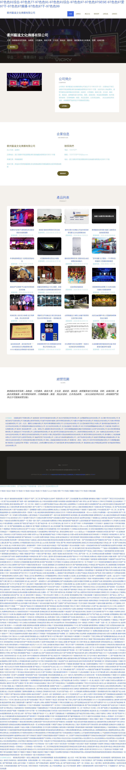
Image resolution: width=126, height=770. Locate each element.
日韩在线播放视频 (54, 675)
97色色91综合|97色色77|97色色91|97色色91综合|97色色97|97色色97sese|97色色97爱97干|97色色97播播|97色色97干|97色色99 (44, 491)
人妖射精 (16, 523)
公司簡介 (64, 106)
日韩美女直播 (66, 600)
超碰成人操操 (36, 540)
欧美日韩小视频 (109, 691)
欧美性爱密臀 (16, 664)
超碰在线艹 (7, 589)
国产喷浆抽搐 (83, 658)
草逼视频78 (70, 592)
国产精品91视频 (43, 678)
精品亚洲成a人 (56, 680)
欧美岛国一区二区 (109, 631)
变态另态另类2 (10, 672)
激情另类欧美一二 (104, 656)
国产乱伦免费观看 (50, 664)
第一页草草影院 (31, 669)
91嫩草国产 (29, 702)
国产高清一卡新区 (34, 554)
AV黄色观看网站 (113, 548)
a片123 (11, 650)
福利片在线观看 (90, 504)
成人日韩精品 (37, 691)
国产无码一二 (108, 617)
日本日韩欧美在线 (29, 697)
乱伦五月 (39, 672)
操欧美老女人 (80, 617)
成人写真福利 (71, 598)
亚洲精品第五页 (45, 611)
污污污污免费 (36, 647)
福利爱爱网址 (93, 625)
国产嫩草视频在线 (74, 716)
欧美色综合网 (6, 510)
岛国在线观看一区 (34, 760)
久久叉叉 (39, 645)
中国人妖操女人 (47, 760)
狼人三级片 (76, 724)
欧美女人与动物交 (60, 510)
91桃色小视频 (93, 719)
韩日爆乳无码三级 (81, 548)
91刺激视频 (21, 711)
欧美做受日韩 (68, 540)
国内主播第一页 (99, 609)
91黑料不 (7, 694)
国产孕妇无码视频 (91, 705)
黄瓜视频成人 (114, 600)
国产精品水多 (90, 697)
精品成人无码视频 (50, 689)
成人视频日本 (27, 526)
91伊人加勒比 (23, 623)
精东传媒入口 (75, 526)
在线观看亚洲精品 (107, 584)
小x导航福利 (78, 691)
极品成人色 (116, 636)
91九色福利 (35, 653)
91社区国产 (104, 499)
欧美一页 (34, 724)
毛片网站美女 (8, 708)
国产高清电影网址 (111, 609)
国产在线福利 (102, 705)
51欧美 (82, 545)
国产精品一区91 (67, 691)
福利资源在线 (31, 532)
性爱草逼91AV (87, 631)
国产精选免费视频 (31, 678)
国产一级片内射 (54, 515)
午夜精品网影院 (15, 587)
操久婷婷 (30, 584)
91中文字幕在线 (84, 556)
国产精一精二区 (19, 595)
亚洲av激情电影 (77, 609)
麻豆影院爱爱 (13, 603)
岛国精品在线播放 (14, 724)
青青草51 (65, 672)
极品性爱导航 (34, 562)
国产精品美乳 (100, 565)
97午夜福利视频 (33, 551)
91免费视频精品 (70, 713)
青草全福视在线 (114, 570)
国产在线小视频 (106, 650)
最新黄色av (62, 697)
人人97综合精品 (91, 617)
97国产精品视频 (62, 545)
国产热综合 (118, 584)
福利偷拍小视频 (94, 499)
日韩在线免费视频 (93, 757)
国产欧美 (98, 573)
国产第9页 (48, 636)
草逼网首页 (118, 529)
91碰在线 (7, 521)
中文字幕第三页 (58, 562)
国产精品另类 (81, 713)
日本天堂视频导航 (50, 529)
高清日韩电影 (98, 694)
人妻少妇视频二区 (52, 609)
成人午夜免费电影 (56, 766)
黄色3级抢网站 (15, 504)
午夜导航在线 (88, 609)
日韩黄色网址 (80, 645)
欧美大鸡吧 (24, 686)
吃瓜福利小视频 (106, 556)
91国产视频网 (77, 631)
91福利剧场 (93, 559)
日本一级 (39, 658)
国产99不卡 (42, 628)
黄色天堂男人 (21, 545)
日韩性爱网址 (8, 628)
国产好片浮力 (23, 573)
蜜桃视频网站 (68, 625)
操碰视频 (51, 565)
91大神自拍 (80, 504)
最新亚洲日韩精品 (11, 592)
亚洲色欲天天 (45, 526)
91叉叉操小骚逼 (5, 686)
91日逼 (29, 705)
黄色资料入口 (41, 697)
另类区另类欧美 (45, 614)
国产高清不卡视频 (24, 565)
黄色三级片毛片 (48, 584)
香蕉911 (26, 510)
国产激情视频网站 (16, 526)
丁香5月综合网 (47, 595)
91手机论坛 (12, 705)
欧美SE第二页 (84, 656)
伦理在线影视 (105, 642)
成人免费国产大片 (74, 628)
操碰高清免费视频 (22, 556)
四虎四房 (110, 689)
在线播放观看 (91, 634)
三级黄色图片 (24, 680)
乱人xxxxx (8, 680)
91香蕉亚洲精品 (12, 623)
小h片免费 (66, 551)
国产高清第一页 (72, 650)
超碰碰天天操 (108, 523)
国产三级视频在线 (58, 713)
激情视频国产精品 (49, 534)
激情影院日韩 (77, 678)
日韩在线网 (91, 603)
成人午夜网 (13, 545)
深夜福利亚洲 (111, 683)
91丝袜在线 (73, 672)
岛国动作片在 (115, 623)
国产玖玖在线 (23, 766)
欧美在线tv (101, 667)
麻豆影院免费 (71, 697)
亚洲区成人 (4, 691)
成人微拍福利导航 (100, 722)
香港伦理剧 (67, 570)
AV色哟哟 (116, 611)
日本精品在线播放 (39, 683)
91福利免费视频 (38, 719)
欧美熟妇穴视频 (58, 645)
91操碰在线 (97, 507)
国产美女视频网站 (104, 620)
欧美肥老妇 (93, 667)
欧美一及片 (49, 694)
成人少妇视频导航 (61, 567)
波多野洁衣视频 (116, 545)
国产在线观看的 (13, 719)
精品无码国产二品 (38, 694)
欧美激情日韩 (98, 628)
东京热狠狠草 (10, 578)
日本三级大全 (13, 636)
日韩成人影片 (82, 589)
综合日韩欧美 (109, 529)
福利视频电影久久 (24, 647)
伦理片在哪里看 (111, 634)
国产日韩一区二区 (85, 554)
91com (114, 650)
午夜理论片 (86, 708)
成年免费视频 (103, 724)
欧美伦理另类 (51, 722)
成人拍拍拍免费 (57, 570)
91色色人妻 (49, 578)
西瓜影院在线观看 (57, 540)
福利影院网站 (77, 543)
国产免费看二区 (62, 634)
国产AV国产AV (38, 507)
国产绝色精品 (51, 606)
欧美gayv (82, 532)
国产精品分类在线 (21, 551)
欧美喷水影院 (119, 551)
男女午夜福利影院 (63, 689)
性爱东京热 (61, 592)
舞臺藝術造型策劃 (56, 474)
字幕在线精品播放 (98, 639)
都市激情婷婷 (58, 578)
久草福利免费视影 (36, 727)
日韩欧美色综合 (10, 658)
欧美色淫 (76, 518)
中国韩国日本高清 (102, 532)
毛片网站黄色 (67, 724)
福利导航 (109, 603)
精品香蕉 (107, 567)
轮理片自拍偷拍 (100, 645)
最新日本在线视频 (93, 716)
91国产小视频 (105, 680)
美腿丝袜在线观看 (26, 667)
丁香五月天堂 (113, 499)
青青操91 (111, 716)
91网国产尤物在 (56, 724)
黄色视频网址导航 (76, 595)
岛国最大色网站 (25, 694)
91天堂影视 (72, 694)
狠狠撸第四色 (26, 724)
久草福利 (115, 521)
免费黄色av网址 (82, 667)
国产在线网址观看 (87, 628)
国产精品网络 (118, 702)
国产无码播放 (98, 760)
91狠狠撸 (94, 518)
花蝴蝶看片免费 (35, 510)
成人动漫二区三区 (88, 647)
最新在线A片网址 (29, 598)
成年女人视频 (77, 507)
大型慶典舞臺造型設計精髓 (49, 258)
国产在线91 (56, 587)
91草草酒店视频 (119, 523)
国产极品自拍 (15, 694)
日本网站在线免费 (98, 554)
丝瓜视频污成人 (68, 702)
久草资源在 (4, 636)
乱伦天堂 (23, 700)
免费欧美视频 (97, 631)
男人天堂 (5, 650)
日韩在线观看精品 (71, 623)
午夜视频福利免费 (61, 716)
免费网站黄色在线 (8, 611)
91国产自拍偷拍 (17, 510)
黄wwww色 (84, 526)
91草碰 (14, 570)
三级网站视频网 (26, 691)
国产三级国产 (59, 603)
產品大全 (87, 14)
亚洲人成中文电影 (19, 763)
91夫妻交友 (31, 763)
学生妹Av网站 (58, 504)
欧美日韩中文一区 (80, 562)
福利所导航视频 (30, 636)
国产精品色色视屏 (76, 551)
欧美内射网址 (81, 598)
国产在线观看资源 (104, 545)
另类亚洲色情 (84, 537)
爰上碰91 (21, 713)
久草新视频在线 (41, 620)
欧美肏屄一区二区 (38, 664)
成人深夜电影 (102, 518)
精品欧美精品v (20, 689)
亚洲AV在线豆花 (120, 689)
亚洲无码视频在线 (10, 617)
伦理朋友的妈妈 (115, 625)
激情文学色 (11, 683)
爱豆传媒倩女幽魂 (60, 556)
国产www (79, 694)
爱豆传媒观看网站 (97, 529)
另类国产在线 (13, 620)
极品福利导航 (6, 702)
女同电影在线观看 (44, 724)
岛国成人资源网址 (60, 760)
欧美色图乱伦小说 (57, 614)
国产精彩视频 (10, 537)
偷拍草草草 (61, 664)
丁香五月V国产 (69, 645)
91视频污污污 (116, 675)
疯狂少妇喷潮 (26, 664)
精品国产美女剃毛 (114, 518)
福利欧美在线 (93, 678)
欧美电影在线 (101, 634)
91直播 (107, 578)
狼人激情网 (115, 700)
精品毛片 (33, 645)
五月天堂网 (47, 727)
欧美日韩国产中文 (101, 766)
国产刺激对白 (61, 722)
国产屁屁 (23, 523)
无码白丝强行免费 (66, 678)
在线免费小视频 (20, 625)
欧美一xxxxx (74, 532)
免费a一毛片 (113, 589)
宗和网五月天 (105, 592)
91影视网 (25, 518)
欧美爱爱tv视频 (26, 634)
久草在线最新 (100, 647)
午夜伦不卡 (33, 518)
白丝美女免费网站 (47, 510)
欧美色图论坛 (13, 554)
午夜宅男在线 (32, 603)
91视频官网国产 (66, 620)
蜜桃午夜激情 (83, 600)
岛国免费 (100, 617)
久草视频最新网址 (50, 576)
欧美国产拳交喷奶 (46, 562)
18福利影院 (46, 548)
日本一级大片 (4, 499)
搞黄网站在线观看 (33, 625)
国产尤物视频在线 (109, 694)
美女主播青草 (13, 565)
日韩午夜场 (83, 642)
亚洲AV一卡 (11, 625)
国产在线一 (78, 540)
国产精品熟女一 (116, 537)
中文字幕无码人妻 (57, 523)
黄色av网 (49, 623)
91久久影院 (36, 537)
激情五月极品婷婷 (115, 504)
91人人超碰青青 (65, 686)
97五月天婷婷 (82, 603)
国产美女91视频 (30, 713)
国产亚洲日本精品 (69, 763)
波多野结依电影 (85, 518)
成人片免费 (40, 636)
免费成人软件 (68, 614)
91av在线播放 (18, 600)
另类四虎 (13, 529)
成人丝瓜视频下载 (57, 526)
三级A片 (49, 683)
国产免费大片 (105, 708)
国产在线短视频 (32, 700)
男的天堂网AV (92, 589)
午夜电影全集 (33, 556)
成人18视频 (16, 686)
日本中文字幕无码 (92, 598)
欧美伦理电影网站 (94, 548)
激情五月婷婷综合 (10, 760)
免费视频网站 (10, 689)
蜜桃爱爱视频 (49, 512)
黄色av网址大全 (120, 540)
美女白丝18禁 (76, 686)
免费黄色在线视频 (89, 691)
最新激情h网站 (72, 658)
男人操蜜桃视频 (111, 565)
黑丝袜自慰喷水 (29, 672)
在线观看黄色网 (5, 713)
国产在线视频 (83, 625)
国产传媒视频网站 (49, 658)
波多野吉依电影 (57, 551)
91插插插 (75, 656)
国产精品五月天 (29, 606)
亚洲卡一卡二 (38, 650)
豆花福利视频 (89, 645)
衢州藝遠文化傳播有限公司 (21, 146)
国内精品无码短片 (24, 540)
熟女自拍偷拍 (23, 620)
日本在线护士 (16, 589)
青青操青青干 (115, 719)
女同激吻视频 (25, 562)
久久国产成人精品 (96, 606)
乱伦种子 (52, 499)
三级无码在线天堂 (10, 656)
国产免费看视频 (106, 636)
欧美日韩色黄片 (94, 534)
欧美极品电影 (98, 543)
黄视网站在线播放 (37, 587)
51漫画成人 (38, 595)
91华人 (76, 554)
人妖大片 (64, 694)
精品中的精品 (51, 545)
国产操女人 (114, 595)
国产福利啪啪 (77, 565)
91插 (90, 672)
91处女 (112, 578)
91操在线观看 (42, 675)
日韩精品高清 (41, 623)
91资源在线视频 (57, 625)
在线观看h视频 (70, 501)
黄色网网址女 (39, 576)
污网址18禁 (110, 713)
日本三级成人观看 (61, 642)
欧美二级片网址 (37, 689)
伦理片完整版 (26, 587)
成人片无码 (103, 678)
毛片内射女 (93, 656)
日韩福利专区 (47, 691)
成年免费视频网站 (53, 581)
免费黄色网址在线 (34, 592)
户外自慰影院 (101, 510)
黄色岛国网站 (64, 532)
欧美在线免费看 (118, 581)
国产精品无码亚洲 (110, 628)
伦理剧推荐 (43, 656)
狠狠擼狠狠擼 (83, 719)
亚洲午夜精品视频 (48, 642)
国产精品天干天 (31, 523)
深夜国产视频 (11, 711)
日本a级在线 (112, 711)
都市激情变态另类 (77, 639)
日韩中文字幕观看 (105, 501)
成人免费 (48, 617)
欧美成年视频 (82, 722)
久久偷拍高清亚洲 (21, 611)
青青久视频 (32, 620)
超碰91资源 (44, 600)
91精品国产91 (68, 578)
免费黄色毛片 (98, 515)
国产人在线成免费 (43, 521)
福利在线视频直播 (78, 512)
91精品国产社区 (62, 661)
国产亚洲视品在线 (80, 702)
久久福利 (21, 636)
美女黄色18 (37, 642)
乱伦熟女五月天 (59, 512)
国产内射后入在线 (102, 686)
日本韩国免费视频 (46, 757)
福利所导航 (99, 697)
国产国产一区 (113, 532)
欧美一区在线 (42, 565)
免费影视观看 (102, 559)
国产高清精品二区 (108, 507)
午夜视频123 (77, 636)
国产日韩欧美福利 (42, 763)
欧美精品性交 (64, 537)
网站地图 (92, 491)
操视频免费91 (31, 545)
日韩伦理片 (68, 667)
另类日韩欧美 (33, 766)
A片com (95, 700)
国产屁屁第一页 (66, 631)
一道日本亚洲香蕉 (112, 512)
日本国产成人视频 (16, 697)
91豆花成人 (122, 650)
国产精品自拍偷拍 (42, 639)
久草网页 (91, 623)
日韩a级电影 (67, 669)
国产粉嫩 (95, 669)
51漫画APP (4, 634)
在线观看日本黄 (18, 628)
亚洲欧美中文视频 (114, 724)
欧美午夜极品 (121, 515)
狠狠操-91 (75, 620)
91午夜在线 (52, 708)
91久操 (30, 573)
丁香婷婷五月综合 (88, 587)
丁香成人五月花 (28, 576)
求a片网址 (114, 567)
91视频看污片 (113, 766)
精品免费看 (50, 573)
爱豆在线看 (4, 603)
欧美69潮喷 (27, 534)
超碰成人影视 (69, 562)
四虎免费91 (14, 540)
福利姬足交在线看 (16, 631)
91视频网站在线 (14, 532)
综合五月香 (35, 543)
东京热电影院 (106, 757)
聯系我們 (96, 14)
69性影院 (23, 532)
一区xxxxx (89, 512)
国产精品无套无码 (78, 653)
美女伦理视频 (83, 499)
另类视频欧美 (19, 650)
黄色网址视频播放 (80, 614)
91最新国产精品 (30, 578)
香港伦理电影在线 (95, 526)
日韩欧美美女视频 (112, 645)
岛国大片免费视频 (99, 512)
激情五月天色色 (87, 543)
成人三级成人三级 (52, 559)
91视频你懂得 (38, 584)
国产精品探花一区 (61, 628)
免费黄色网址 (84, 689)
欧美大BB (69, 565)
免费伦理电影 (93, 600)
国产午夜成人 (88, 551)
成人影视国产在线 (96, 581)
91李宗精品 (20, 672)
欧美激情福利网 (20, 716)
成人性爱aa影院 (72, 534)
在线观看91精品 (71, 722)
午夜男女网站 (44, 766)
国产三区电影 (91, 686)
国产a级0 (79, 501)
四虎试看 (52, 543)
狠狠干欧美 (50, 603)
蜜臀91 (79, 766)
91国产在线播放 (83, 650)
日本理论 (76, 680)
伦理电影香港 (39, 617)
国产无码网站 (47, 672)
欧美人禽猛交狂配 (33, 757)
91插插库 (83, 510)
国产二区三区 (36, 499)
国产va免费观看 (97, 576)
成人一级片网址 (96, 763)
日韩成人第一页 (108, 543)
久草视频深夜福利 (24, 661)
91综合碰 (44, 667)
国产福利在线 (26, 537)
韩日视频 (31, 609)
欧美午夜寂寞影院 (51, 598)
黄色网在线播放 (30, 708)
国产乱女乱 (52, 667)
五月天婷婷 (119, 716)
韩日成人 (41, 669)
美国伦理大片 (60, 499)
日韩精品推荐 (109, 647)
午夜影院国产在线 (31, 675)
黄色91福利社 (101, 713)
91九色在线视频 (112, 653)
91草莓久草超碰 (61, 534)
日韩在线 (7, 534)
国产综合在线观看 (10, 501)
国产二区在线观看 (72, 499)
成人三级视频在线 (116, 642)
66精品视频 (50, 628)
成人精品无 (96, 680)
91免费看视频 (34, 680)
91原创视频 (100, 691)
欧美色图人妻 (75, 515)
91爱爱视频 (4, 554)
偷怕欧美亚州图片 (26, 507)
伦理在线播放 (23, 515)
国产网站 (106, 570)
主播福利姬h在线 (8, 595)
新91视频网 (11, 551)
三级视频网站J (109, 697)
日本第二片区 (95, 708)
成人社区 (71, 757)
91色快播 (100, 562)
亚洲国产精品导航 (66, 518)
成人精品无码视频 (109, 515)
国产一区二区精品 (83, 763)
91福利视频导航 (108, 551)
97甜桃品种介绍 (66, 656)
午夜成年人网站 (38, 702)
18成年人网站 (7, 567)
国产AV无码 (43, 556)
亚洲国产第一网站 (31, 628)
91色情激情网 (90, 532)
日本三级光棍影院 (63, 529)
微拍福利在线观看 (16, 499)
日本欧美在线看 (19, 678)
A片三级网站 (116, 603)
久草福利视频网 (87, 523)
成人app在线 (43, 543)
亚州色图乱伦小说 (85, 576)
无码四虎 (16, 562)
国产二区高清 (76, 669)
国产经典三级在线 (75, 587)
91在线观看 (57, 719)
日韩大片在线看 (63, 576)
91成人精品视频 (38, 512)
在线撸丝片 (7, 570)
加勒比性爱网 (42, 518)
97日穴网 (102, 598)
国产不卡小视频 (107, 611)
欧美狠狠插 (32, 623)
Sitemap (92, 474)
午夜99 (101, 664)
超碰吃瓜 (13, 598)
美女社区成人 (21, 658)
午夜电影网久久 (114, 534)
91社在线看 (114, 669)
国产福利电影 (72, 589)
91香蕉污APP (8, 669)
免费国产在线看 (110, 639)
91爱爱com (57, 595)
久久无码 (110, 702)
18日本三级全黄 (14, 700)
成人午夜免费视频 (6, 523)
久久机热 (5, 545)
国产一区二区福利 (11, 515)
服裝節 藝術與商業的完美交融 (49, 230)
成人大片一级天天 (67, 675)
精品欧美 (93, 711)
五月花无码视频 (38, 631)
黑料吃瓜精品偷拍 (36, 570)
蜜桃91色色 (55, 617)
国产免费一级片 (22, 501)
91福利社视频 (100, 603)
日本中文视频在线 (32, 656)
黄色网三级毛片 (51, 697)
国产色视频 (114, 656)
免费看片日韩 (49, 716)
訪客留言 (114, 14)
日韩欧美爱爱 (67, 584)
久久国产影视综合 (16, 534)
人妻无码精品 (32, 515)
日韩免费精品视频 (44, 711)
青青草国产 (48, 631)
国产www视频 (87, 669)
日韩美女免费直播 (116, 680)
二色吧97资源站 (56, 554)
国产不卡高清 (8, 600)
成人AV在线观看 (102, 711)
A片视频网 (63, 617)
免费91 (115, 556)
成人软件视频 (23, 603)
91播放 (20, 722)
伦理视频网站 (114, 614)
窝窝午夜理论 (13, 661)
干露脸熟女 (121, 711)
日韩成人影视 (54, 537)
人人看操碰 (59, 573)
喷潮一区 (7, 631)
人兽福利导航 (121, 683)
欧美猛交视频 (46, 540)
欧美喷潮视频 (109, 760)
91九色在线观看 (83, 672)
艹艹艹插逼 (20, 606)
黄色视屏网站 (40, 598)
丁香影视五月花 (12, 647)
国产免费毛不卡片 (100, 702)
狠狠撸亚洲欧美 (87, 507)
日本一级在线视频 (11, 573)
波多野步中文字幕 (37, 661)
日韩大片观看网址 (77, 570)
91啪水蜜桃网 (45, 705)
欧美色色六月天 (16, 518)
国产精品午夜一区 (44, 523)
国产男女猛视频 (104, 669)
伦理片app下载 (37, 534)
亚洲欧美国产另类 (39, 722)
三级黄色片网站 (73, 634)
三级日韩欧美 (68, 636)
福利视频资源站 (33, 501)
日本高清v (54, 711)
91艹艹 (30, 548)
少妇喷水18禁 (120, 631)
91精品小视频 (24, 727)
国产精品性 (45, 499)
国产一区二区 (25, 504)
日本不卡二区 (68, 523)
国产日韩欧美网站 (11, 639)
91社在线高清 (10, 559)
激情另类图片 (28, 559)
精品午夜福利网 (44, 680)
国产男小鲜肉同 (66, 543)
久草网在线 (37, 548)
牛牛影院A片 (53, 639)
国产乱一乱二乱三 (55, 600)
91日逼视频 (108, 664)
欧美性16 (84, 584)
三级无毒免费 (57, 672)
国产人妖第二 (108, 576)
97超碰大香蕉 (92, 510)
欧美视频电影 (13, 722)
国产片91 (23, 584)
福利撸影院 (108, 562)
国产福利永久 (94, 501)
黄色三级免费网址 (28, 589)
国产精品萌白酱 (66, 680)
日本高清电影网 (17, 567)
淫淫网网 (86, 581)
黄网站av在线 (66, 719)
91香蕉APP (27, 499)
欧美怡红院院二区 (84, 529)
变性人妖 (86, 501)
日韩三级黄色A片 (108, 573)
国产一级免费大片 (40, 581)
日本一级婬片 (35, 504)
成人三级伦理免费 (13, 507)
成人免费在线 (111, 598)
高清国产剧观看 (40, 609)
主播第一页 (45, 592)
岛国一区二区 (106, 623)
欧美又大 (10, 562)
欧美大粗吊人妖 (100, 683)
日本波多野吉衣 (58, 623)
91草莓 (60, 702)
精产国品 (14, 653)
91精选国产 (68, 611)
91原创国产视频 (117, 554)
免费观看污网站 (61, 658)
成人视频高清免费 (93, 642)
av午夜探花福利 (23, 645)
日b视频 (113, 592)
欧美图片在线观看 (58, 501)
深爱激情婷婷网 (88, 766)
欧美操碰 (29, 689)
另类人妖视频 (47, 645)
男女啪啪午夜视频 (29, 567)
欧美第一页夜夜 (26, 512)
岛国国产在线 (54, 686)
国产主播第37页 (20, 683)
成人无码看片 (21, 617)
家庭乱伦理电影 (94, 537)
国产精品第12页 (73, 642)
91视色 (88, 578)
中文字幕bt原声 (57, 636)
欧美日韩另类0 (68, 554)
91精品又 (54, 700)
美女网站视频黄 (86, 700)
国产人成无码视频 (82, 521)
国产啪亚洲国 (6, 664)
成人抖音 (14, 713)
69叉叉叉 (84, 716)
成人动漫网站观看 (14, 512)
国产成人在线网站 (13, 543)
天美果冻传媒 (85, 606)
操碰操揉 (90, 722)
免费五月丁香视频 (38, 634)
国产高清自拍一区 (19, 669)
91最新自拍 (97, 595)
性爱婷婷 (123, 600)
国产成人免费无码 (80, 592)
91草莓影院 (104, 534)
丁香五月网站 (95, 636)
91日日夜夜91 (98, 523)
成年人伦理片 (88, 694)
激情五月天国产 (117, 562)
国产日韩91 (78, 523)
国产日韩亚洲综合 (58, 683)
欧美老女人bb (64, 559)
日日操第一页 (74, 559)
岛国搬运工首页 (104, 625)
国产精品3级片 (66, 507)
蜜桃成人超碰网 (13, 727)
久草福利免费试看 (43, 686)
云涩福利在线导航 (79, 578)
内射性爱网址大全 (80, 675)
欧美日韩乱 (57, 631)
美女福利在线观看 (104, 700)
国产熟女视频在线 (13, 609)
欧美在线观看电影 (60, 757)
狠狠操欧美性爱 (40, 606)
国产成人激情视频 (23, 570)
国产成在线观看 (117, 664)
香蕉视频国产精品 (24, 653)
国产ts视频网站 (92, 620)
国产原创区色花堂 (94, 521)
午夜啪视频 (36, 705)
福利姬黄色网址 (7, 576)
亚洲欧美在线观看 (39, 559)
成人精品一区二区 (68, 548)
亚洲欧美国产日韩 (113, 722)
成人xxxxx (59, 667)
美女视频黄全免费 (20, 614)
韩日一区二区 (4, 526)
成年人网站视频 (111, 672)
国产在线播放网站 (66, 581)
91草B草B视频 (106, 537)
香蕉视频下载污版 (79, 664)
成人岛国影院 (77, 647)
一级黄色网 (40, 578)
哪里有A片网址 (5, 653)
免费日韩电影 (44, 537)
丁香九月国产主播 (74, 700)
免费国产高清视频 (51, 702)
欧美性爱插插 (83, 534)
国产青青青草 (31, 716)
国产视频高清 (100, 540)
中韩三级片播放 (81, 757)
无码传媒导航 (8, 642)
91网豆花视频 (84, 559)
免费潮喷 (108, 554)
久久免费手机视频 (46, 504)
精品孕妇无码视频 (63, 606)
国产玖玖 (90, 702)
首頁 (70, 14)
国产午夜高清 (28, 642)
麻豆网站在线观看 (57, 611)
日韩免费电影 (89, 570)
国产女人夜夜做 (95, 650)
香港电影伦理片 (40, 589)
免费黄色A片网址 (56, 521)
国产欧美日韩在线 (70, 603)
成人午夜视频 (104, 614)
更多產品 (12, 47)
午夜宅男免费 (74, 537)
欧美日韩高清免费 (85, 661)
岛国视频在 (55, 727)
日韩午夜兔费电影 (74, 760)
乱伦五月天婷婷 (13, 667)
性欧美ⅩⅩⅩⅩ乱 (5, 518)
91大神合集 (47, 570)
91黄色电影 (50, 589)
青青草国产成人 (53, 532)
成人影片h (116, 576)
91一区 (88, 680)
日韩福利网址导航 (50, 661)
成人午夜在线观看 (45, 501)
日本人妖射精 (118, 606)
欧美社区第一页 (92, 675)
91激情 (100, 719)
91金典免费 (45, 647)
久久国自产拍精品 (81, 573)
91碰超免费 (75, 711)
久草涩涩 (20, 598)
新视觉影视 (62, 598)
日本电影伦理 (18, 642)
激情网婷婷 (57, 694)
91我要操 (83, 620)
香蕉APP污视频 (9, 606)
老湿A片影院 (30, 639)
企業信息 (105, 14)
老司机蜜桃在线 (55, 548)
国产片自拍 (48, 587)
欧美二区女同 (57, 691)
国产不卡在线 (30, 529)
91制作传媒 (28, 600)
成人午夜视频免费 (8, 716)
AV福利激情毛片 (19, 708)
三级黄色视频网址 (92, 664)
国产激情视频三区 (98, 661)
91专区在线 (42, 603)
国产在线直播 (28, 650)
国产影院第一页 (112, 587)
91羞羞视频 (98, 570)
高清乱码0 (91, 573)
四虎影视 (34, 565)
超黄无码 (16, 680)
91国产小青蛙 (72, 567)
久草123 (85, 678)
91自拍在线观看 (43, 515)
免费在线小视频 (95, 556)
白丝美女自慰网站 (26, 719)
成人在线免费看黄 (50, 650)
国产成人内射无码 (102, 504)
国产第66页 (4, 620)
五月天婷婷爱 (97, 611)
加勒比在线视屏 (110, 667)
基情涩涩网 (29, 595)
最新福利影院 (115, 658)
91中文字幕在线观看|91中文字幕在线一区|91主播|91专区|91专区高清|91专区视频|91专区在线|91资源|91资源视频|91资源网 (60, 744)
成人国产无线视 (44, 653)
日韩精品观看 (19, 578)
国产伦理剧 (67, 653)
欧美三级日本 (54, 647)
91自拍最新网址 (42, 532)
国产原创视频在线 (88, 540)
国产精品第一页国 (33, 614)
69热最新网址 (54, 678)
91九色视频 (39, 529)
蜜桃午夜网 (122, 634)
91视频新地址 (21, 705)
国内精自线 (57, 507)
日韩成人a (104, 716)
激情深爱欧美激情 (54, 620)
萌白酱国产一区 (22, 521)
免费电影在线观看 (42, 567)
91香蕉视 (69, 512)
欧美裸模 (13, 521)
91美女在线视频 (73, 545)
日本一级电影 (82, 623)
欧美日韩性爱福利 (11, 645)
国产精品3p (37, 667)
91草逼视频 (40, 716)
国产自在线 (71, 617)
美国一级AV (33, 521)
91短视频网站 (70, 683)
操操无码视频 (61, 650)
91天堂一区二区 (56, 669)
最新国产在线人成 (56, 763)
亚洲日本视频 (78, 581)
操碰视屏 (18, 537)
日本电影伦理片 (103, 600)
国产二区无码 (55, 705)
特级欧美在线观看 (13, 548)
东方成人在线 (29, 581)
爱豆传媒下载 (62, 700)
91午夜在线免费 (33, 611)
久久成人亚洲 (21, 656)
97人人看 (48, 713)
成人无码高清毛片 (65, 609)
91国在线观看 (87, 595)
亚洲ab (51, 567)
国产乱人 (121, 595)
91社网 (10, 614)
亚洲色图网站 (84, 711)
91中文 (76, 625)
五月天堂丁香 (80, 697)
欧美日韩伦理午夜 (64, 711)
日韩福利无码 (102, 689)
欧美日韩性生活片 (56, 653)
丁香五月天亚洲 (89, 683)
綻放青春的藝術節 (76, 287)
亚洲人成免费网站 (69, 504)
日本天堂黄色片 (87, 760)
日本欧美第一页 (7, 675)
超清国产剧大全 (72, 556)
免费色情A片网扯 (46, 625)
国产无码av (22, 639)
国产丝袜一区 (109, 540)
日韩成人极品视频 (113, 678)
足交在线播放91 (118, 501)
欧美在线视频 (23, 592)
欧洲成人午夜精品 (89, 565)
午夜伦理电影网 (68, 573)
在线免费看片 (31, 658)
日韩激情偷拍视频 (10, 766)
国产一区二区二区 (113, 510)
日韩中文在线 (41, 545)
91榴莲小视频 (23, 554)
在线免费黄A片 (106, 521)
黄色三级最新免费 (18, 702)
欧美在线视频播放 (104, 675)
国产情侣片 (40, 713)
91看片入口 (6, 697)
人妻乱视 (3, 543)
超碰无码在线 (73, 661)
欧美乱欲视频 (4, 598)
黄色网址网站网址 (115, 686)
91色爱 (74, 667)
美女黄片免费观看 (14, 691)
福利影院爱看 (22, 760)
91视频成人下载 (116, 620)
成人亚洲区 (77, 584)
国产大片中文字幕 (13, 584)
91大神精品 (74, 529)
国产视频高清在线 (97, 567)
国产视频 (74, 719)
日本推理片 (86, 636)
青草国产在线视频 (53, 518)
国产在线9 (11, 556)
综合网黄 (83, 634)
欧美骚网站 (79, 683)
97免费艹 (97, 623)
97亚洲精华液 (48, 507)
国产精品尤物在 (102, 589)
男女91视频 (88, 639)
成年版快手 (93, 689)
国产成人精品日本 (54, 656)
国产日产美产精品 (93, 614)
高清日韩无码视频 (93, 592)
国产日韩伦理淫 (92, 724)
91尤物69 (75, 600)
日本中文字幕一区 (31, 711)
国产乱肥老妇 (105, 658)
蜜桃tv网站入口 (119, 617)
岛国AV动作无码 (45, 551)
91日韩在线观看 (65, 705)
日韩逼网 (67, 526)
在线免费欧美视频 (87, 515)
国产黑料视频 (8, 763)
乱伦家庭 (122, 521)
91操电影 (82, 680)
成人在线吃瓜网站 (65, 647)
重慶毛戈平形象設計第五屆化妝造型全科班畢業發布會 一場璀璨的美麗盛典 (49, 318)
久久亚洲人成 (73, 576)
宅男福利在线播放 (111, 661)
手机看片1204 (92, 562)
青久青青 (30, 683)
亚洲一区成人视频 (61, 589)
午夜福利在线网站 (98, 578)
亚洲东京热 (21, 529)
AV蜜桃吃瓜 (9, 678)
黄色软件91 (105, 595)
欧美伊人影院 (18, 576)
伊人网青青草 (120, 578)
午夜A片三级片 (75, 606)
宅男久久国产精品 (94, 658)
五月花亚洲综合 (100, 587)
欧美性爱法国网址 (109, 763)
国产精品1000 (101, 653)
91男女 (57, 543)
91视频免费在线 (42, 708)
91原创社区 (30, 617)
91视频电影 (6, 529)
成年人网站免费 (90, 653)
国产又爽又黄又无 (6, 581)
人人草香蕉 (19, 559)
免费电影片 (59, 584)
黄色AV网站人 (91, 713)
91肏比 (83, 686)
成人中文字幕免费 (99, 672)
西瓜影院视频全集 (78, 705)
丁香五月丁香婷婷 (44, 700)
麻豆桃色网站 (28, 722)
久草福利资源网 (18, 581)
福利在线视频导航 (63, 708)
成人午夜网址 (28, 631)
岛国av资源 (36, 600)
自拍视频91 (24, 548)
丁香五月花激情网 (14, 634)
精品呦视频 (114, 708)
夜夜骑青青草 (65, 515)
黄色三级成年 (87, 611)
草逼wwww (32, 686)
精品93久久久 (108, 606)
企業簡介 (78, 14)
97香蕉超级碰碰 (51, 634)
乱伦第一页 (24, 609)
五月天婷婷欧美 (59, 565)
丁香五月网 (53, 592)
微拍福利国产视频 (69, 521)
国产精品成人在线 (40, 573)
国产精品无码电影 (73, 510)
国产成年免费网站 (84, 567)
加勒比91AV (48, 719)
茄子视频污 (37, 526)
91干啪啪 (106, 719)
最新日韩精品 (98, 551)
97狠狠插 (69, 664)
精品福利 (47, 669)
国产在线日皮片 (113, 705)
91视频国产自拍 (113, 559)
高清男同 (84, 724)
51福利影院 (119, 697)
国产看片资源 (46, 554)
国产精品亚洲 (77, 611)
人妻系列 (50, 556)
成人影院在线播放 (108, 526)
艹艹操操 (104, 548)
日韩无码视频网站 (64, 639)
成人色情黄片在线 (94, 584)
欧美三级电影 (74, 689)
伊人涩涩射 (65, 595)
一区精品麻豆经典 (91, 545)
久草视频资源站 (25, 543)
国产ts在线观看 (18, 675)
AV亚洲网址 (65, 587)
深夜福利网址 (107, 581)
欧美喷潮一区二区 (76, 708)
